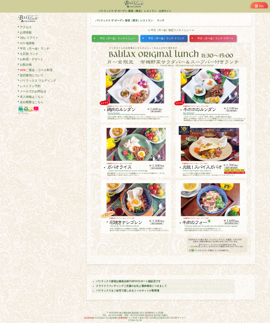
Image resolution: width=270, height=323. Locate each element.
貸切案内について (31, 75)
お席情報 (26, 32)
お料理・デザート (31, 59)
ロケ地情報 (27, 43)
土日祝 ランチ (29, 54)
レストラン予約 (30, 86)
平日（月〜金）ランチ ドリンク (166, 38)
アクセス (26, 27)
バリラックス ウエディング (38, 80)
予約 (259, 6)
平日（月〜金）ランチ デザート (215, 38)
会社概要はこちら (31, 102)
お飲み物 (26, 64)
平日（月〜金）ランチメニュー (117, 38)
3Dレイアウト (29, 38)
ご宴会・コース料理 (36, 70)
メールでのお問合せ (33, 91)
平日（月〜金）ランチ (34, 48)
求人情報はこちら (31, 97)
